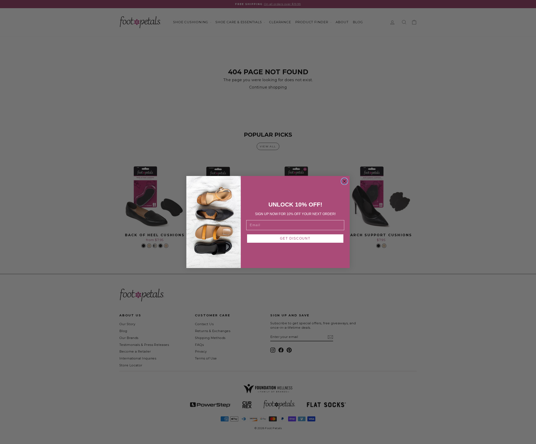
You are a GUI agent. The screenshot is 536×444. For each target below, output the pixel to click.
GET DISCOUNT (295, 238)
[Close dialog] (344, 181)
